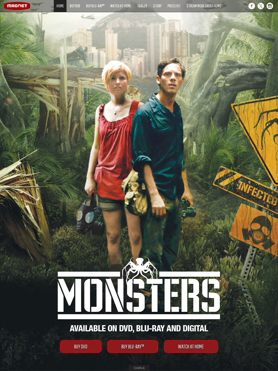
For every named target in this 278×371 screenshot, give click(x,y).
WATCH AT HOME (191, 346)
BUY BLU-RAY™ (132, 346)
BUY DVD (80, 346)
